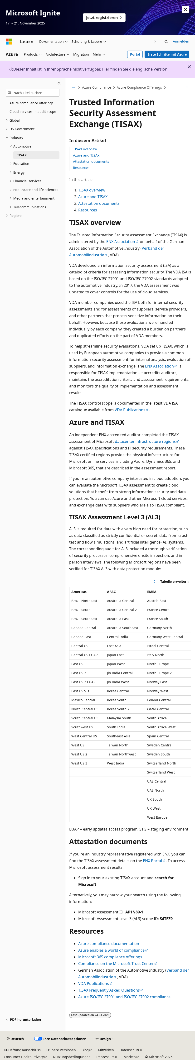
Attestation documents (91, 161)
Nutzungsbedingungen (72, 1057)
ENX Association (120, 241)
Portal (135, 54)
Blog (85, 1050)
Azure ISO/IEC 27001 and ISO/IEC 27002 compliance (124, 996)
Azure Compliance (96, 87)
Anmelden (181, 41)
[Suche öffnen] (166, 41)
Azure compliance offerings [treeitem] (32, 103)
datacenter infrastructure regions (145, 441)
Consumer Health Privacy (24, 1057)
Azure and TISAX (86, 155)
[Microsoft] (9, 41)
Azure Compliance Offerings (139, 87)
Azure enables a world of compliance (111, 950)
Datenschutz (130, 1050)
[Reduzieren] (59, 83)
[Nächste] (155, 41)
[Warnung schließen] (185, 9)
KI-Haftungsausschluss (22, 1050)
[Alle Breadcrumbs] (73, 87)
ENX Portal (152, 860)
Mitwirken (106, 1050)
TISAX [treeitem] (22, 155)
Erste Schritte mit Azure (167, 54)
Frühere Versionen (61, 1050)
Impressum (105, 1057)
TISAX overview (85, 149)
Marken (130, 1057)
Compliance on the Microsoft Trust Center (116, 963)
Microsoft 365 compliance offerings (110, 957)
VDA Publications (130, 409)
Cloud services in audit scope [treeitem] (33, 111)
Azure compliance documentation (108, 943)
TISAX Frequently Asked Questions (109, 990)
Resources (81, 167)
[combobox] (32, 92)
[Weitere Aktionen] (187, 87)
